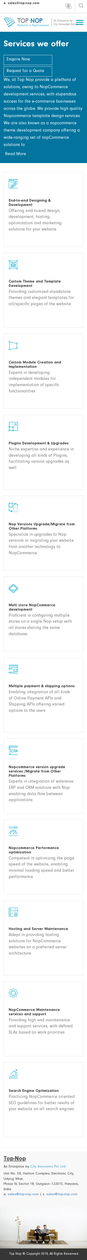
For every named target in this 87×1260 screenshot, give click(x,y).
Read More (15, 154)
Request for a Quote (25, 71)
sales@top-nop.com (23, 1194)
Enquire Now (18, 60)
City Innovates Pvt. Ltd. (48, 1167)
